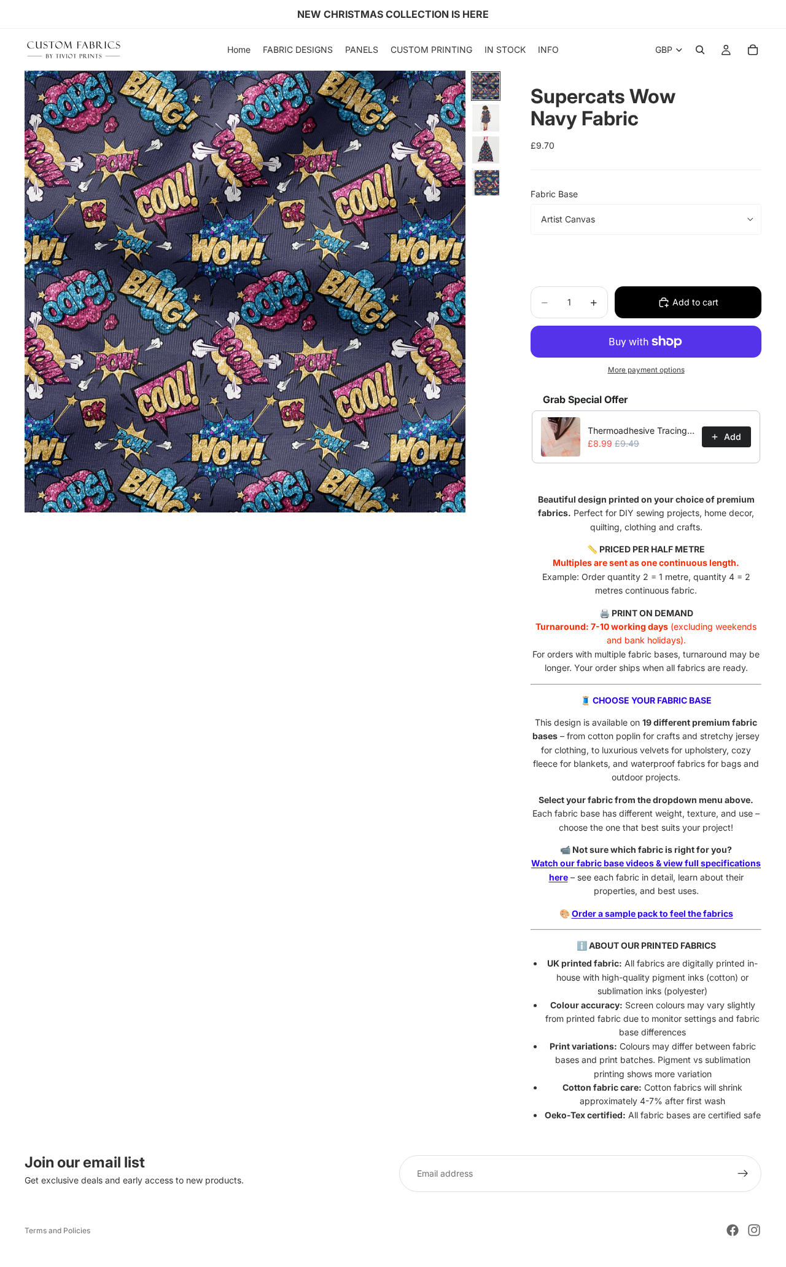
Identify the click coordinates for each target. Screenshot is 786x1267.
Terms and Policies (57, 1230)
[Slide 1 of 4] (485, 86)
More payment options (646, 370)
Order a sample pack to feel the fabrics (652, 913)
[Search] (700, 49)
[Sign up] (743, 1174)
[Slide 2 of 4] (485, 117)
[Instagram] (754, 1230)
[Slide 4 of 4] (485, 181)
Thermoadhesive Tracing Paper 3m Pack (641, 430)
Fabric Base (554, 194)
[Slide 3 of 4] (485, 149)
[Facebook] (732, 1230)
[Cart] (752, 49)
